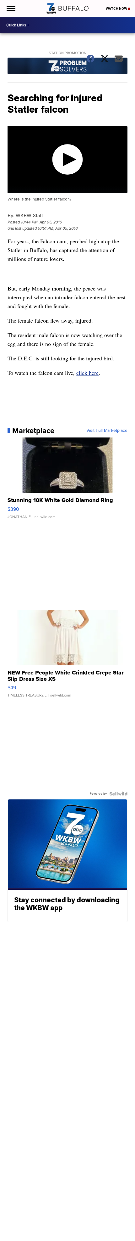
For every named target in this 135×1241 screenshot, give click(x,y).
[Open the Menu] (10, 8)
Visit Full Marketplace (106, 430)
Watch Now (117, 8)
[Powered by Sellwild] (118, 794)
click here (87, 372)
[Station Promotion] (67, 66)
